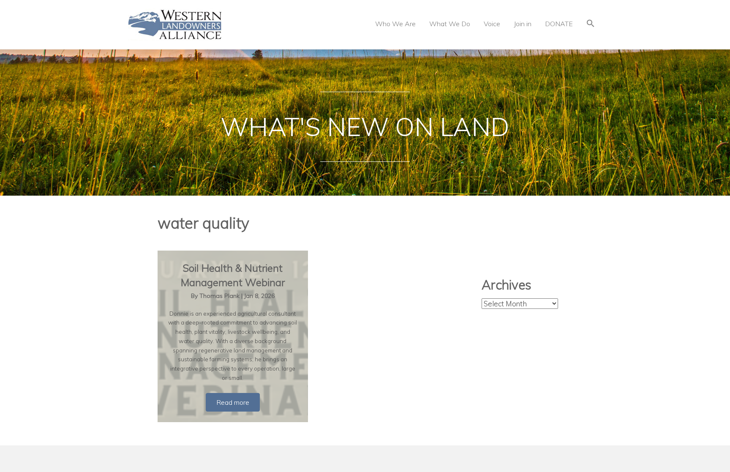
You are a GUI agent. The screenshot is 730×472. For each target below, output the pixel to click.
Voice (492, 23)
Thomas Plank (220, 296)
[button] (591, 24)
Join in (522, 23)
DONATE (559, 23)
